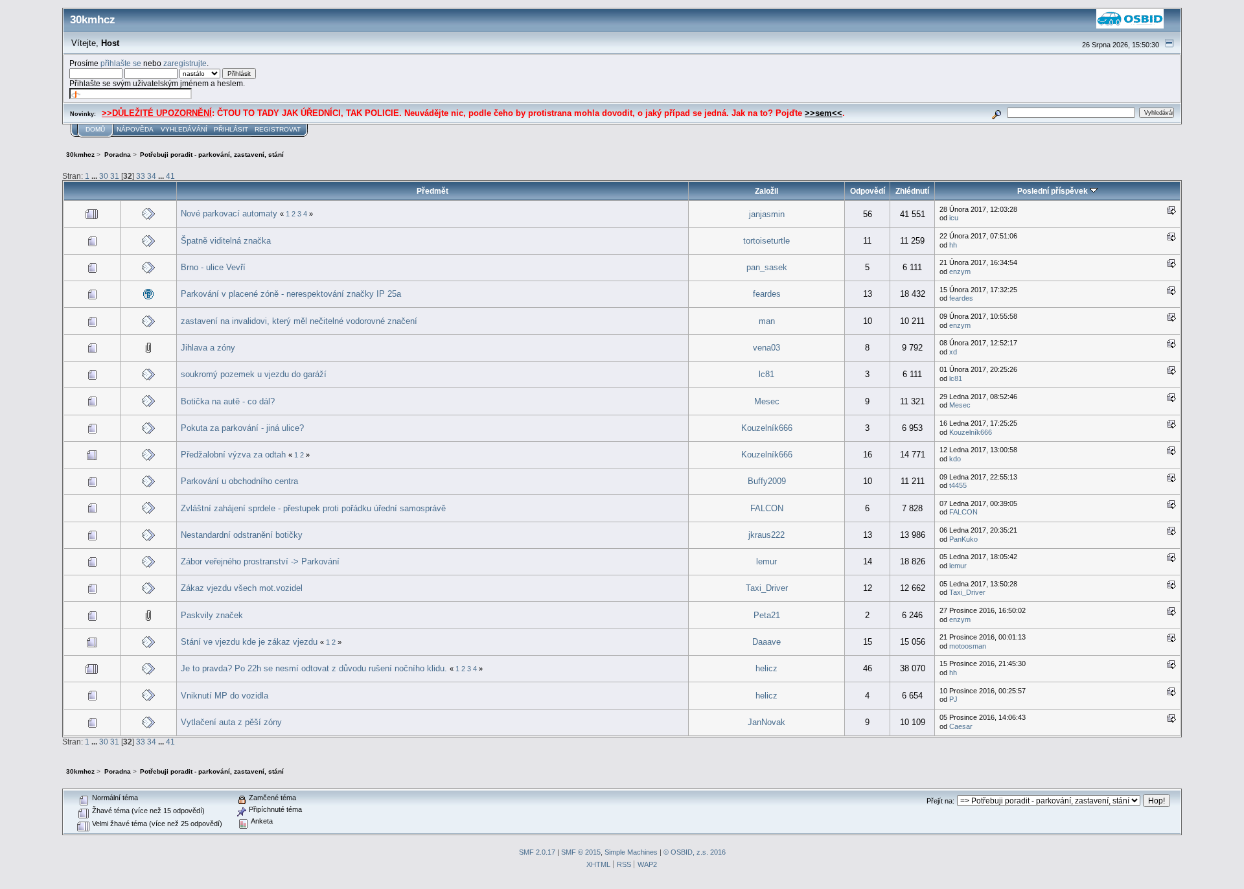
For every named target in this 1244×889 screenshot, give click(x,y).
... (95, 176)
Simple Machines (631, 852)
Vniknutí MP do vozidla (224, 695)
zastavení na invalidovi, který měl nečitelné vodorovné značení (299, 321)
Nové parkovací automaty (229, 213)
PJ (953, 699)
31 (114, 176)
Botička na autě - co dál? (228, 401)
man (767, 321)
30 (103, 176)
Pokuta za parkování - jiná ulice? (242, 428)
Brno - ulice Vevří (213, 267)
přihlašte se (120, 63)
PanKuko (963, 539)
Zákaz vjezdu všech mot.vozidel (242, 588)
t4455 (958, 485)
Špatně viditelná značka (226, 241)
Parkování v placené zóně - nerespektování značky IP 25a (291, 294)
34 (151, 176)
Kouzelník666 (766, 428)
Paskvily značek (212, 615)
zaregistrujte (185, 63)
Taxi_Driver (767, 588)
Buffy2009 (767, 481)
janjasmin (767, 214)
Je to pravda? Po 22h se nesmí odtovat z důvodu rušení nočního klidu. (314, 668)
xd (953, 352)
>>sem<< (823, 113)
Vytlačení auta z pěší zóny (231, 722)
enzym (960, 271)
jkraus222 (766, 535)
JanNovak (766, 722)
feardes (767, 294)
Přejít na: (940, 801)
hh (953, 245)
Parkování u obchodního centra (239, 481)
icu (953, 218)
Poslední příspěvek (1053, 191)
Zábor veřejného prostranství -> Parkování (260, 561)
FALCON (766, 508)
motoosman (967, 646)
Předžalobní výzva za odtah (233, 454)
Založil (766, 191)
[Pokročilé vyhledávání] (997, 112)
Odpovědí (867, 191)
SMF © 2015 (581, 852)
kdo (955, 459)
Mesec (766, 401)
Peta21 (767, 615)
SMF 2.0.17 (537, 852)
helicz (766, 668)
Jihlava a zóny (208, 347)
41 (170, 176)
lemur (766, 561)
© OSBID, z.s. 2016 (694, 852)
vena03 (766, 347)
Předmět (432, 191)
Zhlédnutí (912, 191)
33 (140, 176)
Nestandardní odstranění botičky (242, 535)
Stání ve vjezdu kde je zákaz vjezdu (249, 642)
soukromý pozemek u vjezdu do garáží (254, 374)
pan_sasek (766, 267)
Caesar (961, 726)
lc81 (766, 374)
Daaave (766, 642)
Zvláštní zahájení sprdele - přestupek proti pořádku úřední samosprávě (313, 508)
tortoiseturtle (766, 241)
